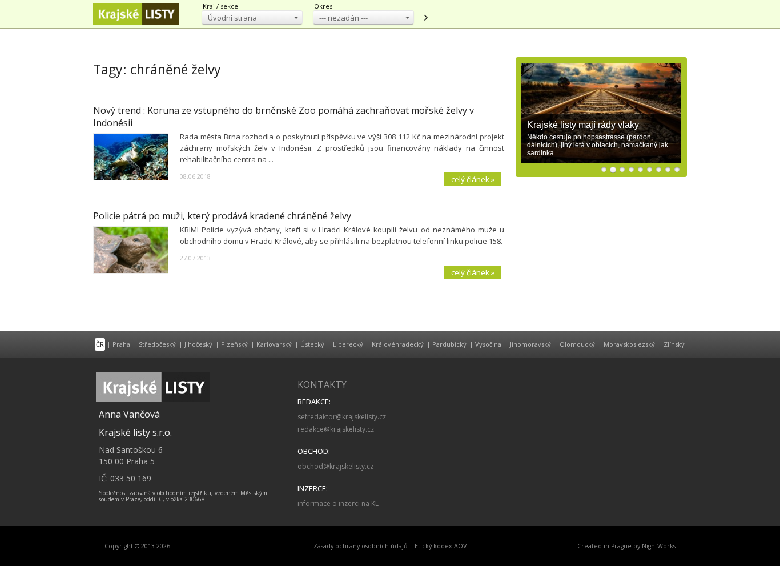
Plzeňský (234, 344)
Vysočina (488, 344)
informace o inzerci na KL (338, 503)
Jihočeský (198, 344)
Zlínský (674, 344)
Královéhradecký (398, 344)
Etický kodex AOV (441, 546)
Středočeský (157, 344)
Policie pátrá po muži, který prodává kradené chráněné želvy (222, 216)
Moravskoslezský (629, 344)
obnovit (425, 17)
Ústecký (312, 344)
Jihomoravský (530, 344)
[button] (252, 17)
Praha (121, 344)
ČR (100, 344)
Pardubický (449, 344)
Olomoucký (577, 344)
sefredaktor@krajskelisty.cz (341, 417)
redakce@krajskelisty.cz (335, 429)
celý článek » (472, 179)
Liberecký (348, 344)
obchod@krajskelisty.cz (335, 466)
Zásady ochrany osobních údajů (360, 546)
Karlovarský (274, 344)
